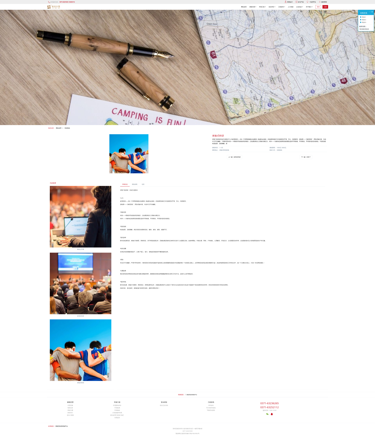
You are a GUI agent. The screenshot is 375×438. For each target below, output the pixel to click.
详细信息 (125, 184)
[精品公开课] (80, 216)
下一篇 (306, 157)
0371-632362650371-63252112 (269, 405)
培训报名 (67, 128)
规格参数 (134, 184)
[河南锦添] (54, 7)
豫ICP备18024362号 (193, 433)
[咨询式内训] (80, 283)
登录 (318, 7)
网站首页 (244, 7)
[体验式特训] (80, 350)
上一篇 (234, 157)
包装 (143, 184)
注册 (325, 7)
